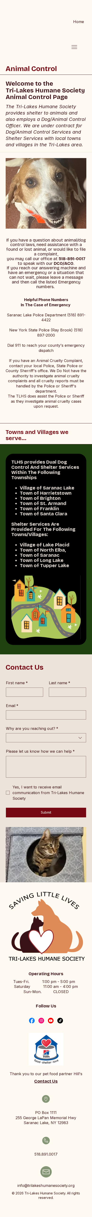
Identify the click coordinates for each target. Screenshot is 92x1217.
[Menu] (74, 47)
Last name (59, 682)
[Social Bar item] (32, 1020)
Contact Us (46, 1081)
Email (12, 705)
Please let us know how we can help (40, 751)
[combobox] (46, 738)
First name (17, 682)
